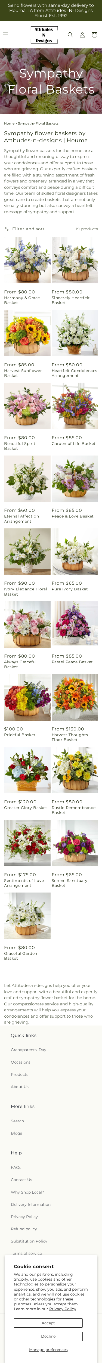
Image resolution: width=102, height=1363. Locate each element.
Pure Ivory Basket (70, 589)
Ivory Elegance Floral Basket (25, 591)
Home (9, 123)
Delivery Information (31, 1204)
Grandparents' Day (28, 1049)
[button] (70, 35)
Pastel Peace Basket (72, 661)
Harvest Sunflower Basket (23, 373)
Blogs (16, 1133)
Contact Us (21, 1179)
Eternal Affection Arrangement (21, 518)
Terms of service (26, 1253)
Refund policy (24, 1228)
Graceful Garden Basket (20, 956)
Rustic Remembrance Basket (74, 810)
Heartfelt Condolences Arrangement (75, 373)
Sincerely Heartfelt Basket (71, 300)
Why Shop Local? (27, 1192)
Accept (48, 1323)
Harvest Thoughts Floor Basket (70, 737)
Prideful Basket (20, 734)
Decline (48, 1336)
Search (17, 1121)
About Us (20, 1086)
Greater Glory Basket (25, 807)
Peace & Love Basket (73, 516)
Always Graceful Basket (20, 664)
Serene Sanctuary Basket (70, 883)
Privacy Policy (62, 1308)
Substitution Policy (29, 1241)
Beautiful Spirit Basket (20, 446)
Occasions (20, 1062)
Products (19, 1074)
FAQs (16, 1167)
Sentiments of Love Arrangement (24, 883)
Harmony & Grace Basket (22, 300)
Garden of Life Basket (74, 443)
